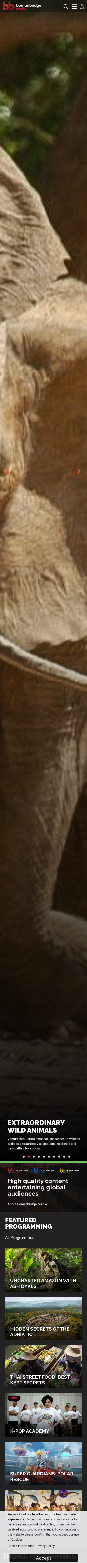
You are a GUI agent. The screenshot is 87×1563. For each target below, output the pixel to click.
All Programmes (19, 1237)
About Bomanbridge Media (27, 1204)
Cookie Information (21, 1546)
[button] (74, 7)
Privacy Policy (45, 1546)
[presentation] (8, 470)
